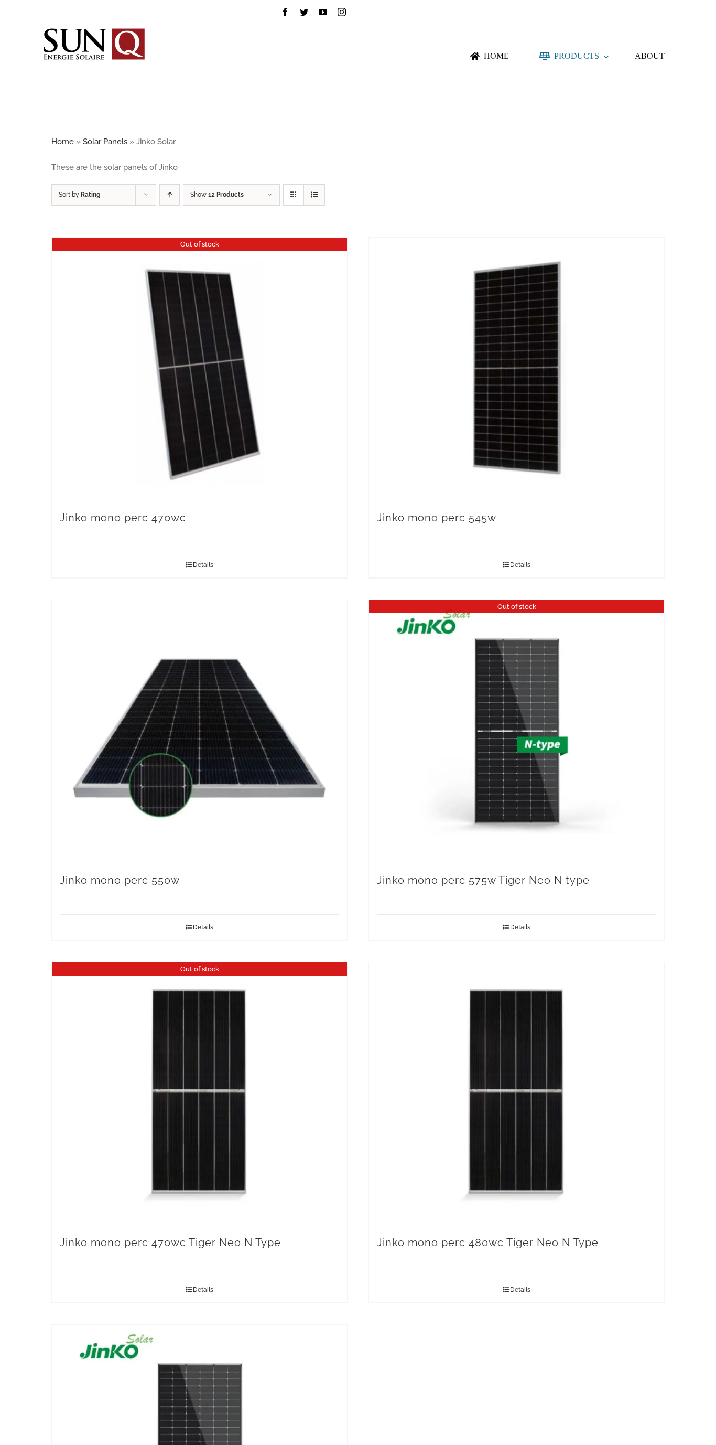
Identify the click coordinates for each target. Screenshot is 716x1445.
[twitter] (304, 12)
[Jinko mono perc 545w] (516, 369)
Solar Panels (105, 141)
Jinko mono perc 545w (436, 517)
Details (203, 565)
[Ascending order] (169, 195)
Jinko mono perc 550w (120, 880)
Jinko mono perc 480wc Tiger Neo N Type (488, 1242)
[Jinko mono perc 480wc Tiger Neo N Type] (516, 1093)
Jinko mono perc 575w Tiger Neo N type (483, 880)
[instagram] (342, 12)
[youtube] (323, 12)
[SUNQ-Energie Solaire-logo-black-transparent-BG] (93, 25)
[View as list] (314, 195)
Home (62, 141)
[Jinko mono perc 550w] (199, 731)
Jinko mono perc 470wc (123, 517)
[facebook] (285, 12)
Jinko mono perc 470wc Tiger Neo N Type (170, 1242)
